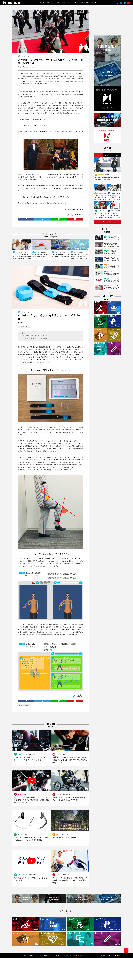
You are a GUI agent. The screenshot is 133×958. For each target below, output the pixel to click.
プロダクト (55, 2)
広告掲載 (31, 955)
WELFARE (108, 264)
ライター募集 (38, 955)
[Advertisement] (107, 22)
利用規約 (58, 955)
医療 (48, 2)
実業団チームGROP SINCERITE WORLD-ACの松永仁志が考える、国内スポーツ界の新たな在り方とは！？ (69, 759)
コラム (94, 2)
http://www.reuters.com (75, 209)
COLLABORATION (101, 175)
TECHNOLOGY (113, 193)
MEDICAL (23, 56)
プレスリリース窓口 (49, 955)
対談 (87, 2)
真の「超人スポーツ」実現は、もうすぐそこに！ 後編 (111, 281)
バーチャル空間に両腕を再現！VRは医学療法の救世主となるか (111, 246)
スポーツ (41, 2)
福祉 (75, 2)
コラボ (81, 2)
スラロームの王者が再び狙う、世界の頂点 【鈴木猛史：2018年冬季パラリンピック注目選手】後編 (69, 880)
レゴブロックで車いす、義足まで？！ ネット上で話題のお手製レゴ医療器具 (100, 217)
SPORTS (58, 754)
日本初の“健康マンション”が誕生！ (65, 837)
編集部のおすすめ (24, 327)
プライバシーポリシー (67, 955)
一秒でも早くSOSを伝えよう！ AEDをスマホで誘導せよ (60, 256)
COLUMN (108, 257)
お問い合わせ (78, 955)
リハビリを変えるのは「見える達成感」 (35, 338)
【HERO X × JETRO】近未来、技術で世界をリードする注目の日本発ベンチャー (111, 260)
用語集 (24, 955)
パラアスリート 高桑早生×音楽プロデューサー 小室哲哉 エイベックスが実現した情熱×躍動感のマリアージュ (31, 800)
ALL (34, 2)
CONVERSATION (109, 236)
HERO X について (16, 955)
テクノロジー (66, 2)
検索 (117, 3)
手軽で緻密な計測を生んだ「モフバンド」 (36, 335)
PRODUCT (99, 211)
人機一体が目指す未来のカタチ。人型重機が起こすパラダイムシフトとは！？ (111, 253)
